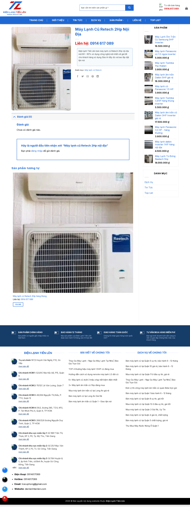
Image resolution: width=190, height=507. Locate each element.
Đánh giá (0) (24, 116)
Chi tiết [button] (18, 304)
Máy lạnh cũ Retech (93, 70)
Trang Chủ (36, 20)
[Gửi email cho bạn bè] (87, 76)
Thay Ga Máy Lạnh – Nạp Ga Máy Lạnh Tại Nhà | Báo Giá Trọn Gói (94, 362)
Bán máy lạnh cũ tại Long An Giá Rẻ (85, 396)
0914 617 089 (102, 43)
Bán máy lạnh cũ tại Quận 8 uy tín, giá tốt (145, 398)
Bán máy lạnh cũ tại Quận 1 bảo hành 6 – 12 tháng (148, 393)
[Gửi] (129, 8)
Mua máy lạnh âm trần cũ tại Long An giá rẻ (89, 390)
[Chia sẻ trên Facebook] (77, 76)
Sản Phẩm (116, 20)
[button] (186, 8)
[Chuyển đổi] (14, 117)
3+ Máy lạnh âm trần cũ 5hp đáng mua (87, 385)
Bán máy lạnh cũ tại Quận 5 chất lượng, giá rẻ (147, 420)
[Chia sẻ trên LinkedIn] (97, 76)
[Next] (21, 316)
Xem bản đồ (23, 366)
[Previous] (13, 316)
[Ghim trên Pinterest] (92, 76)
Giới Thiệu (58, 20)
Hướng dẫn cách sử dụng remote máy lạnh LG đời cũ (94, 374)
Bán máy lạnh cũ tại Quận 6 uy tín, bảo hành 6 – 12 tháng (152, 361)
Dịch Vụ (96, 20)
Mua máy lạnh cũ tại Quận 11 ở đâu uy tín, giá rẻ (147, 374)
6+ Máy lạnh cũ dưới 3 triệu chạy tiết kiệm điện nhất (93, 380)
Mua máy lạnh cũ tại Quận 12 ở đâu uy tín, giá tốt (148, 404)
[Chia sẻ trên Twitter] (82, 76)
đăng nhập (37, 150)
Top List (155, 20)
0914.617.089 (171, 8)
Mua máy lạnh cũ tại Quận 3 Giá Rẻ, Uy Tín (146, 409)
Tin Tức (77, 20)
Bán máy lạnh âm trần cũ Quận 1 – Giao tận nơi (90, 401)
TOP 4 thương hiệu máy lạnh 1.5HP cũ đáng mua (91, 369)
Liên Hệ (137, 20)
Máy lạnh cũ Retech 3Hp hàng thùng (30, 296)
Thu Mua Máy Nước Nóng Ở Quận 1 (142, 426)
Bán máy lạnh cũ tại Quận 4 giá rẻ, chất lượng (147, 415)
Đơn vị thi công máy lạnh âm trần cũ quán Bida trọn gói (151, 388)
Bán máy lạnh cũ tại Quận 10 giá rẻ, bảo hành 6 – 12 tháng (149, 367)
